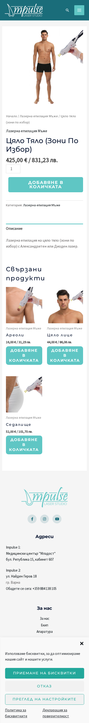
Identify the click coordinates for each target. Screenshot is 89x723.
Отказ (44, 686)
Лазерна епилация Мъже (39, 116)
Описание (14, 228)
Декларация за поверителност (55, 713)
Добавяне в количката (45, 184)
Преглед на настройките (44, 699)
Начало (11, 116)
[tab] (44, 229)
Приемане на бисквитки (44, 673)
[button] (81, 643)
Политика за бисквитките (16, 713)
